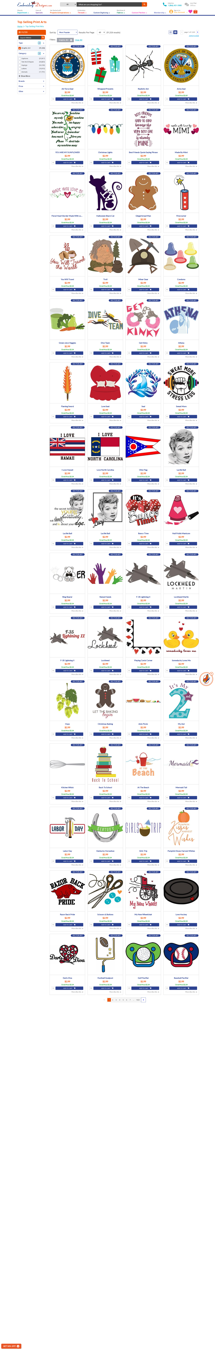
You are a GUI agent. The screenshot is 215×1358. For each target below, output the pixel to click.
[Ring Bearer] (67, 573)
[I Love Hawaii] (67, 446)
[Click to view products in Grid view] (175, 32)
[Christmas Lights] (105, 129)
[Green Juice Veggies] (67, 319)
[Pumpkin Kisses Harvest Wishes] (181, 827)
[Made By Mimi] (181, 129)
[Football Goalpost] (105, 954)
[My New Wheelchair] (143, 891)
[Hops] (67, 700)
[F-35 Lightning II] (143, 573)
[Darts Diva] (67, 954)
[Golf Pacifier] (143, 954)
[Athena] (181, 319)
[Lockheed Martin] (181, 573)
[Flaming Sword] (67, 383)
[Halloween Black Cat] (105, 192)
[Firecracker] (181, 192)
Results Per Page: (87, 32)
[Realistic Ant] (143, 65)
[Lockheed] (105, 637)
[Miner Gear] (143, 256)
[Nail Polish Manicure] (181, 510)
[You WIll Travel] (67, 256)
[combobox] (109, 4)
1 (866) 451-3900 (175, 5)
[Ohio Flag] (143, 446)
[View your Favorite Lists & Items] (190, 12)
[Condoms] (181, 256)
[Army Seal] (181, 65)
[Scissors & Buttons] (105, 891)
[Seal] (143, 383)
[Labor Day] (67, 827)
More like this (77, 103)
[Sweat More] (181, 383)
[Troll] (105, 256)
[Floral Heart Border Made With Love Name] (67, 192)
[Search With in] (43, 37)
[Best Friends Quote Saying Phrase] (143, 129)
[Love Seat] (105, 383)
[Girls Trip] (143, 827)
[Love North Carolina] (105, 446)
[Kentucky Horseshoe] (105, 827)
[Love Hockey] (181, 891)
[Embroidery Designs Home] (34, 4)
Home (20, 26)
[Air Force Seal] (67, 65)
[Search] (144, 4)
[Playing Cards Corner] (143, 637)
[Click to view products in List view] (171, 32)
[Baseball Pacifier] (181, 954)
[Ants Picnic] (143, 700)
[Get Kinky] (143, 319)
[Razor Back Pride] (67, 891)
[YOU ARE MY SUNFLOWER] (67, 129)
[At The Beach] (143, 764)
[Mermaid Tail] (181, 764)
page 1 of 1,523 (189, 32)
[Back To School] (105, 764)
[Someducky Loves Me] (181, 637)
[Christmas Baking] (105, 700)
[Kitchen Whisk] (67, 764)
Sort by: (53, 32)
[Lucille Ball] (181, 446)
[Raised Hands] (105, 573)
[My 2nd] (181, 700)
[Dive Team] (105, 319)
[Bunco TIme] (143, 510)
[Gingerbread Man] (143, 192)
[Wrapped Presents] (105, 65)
